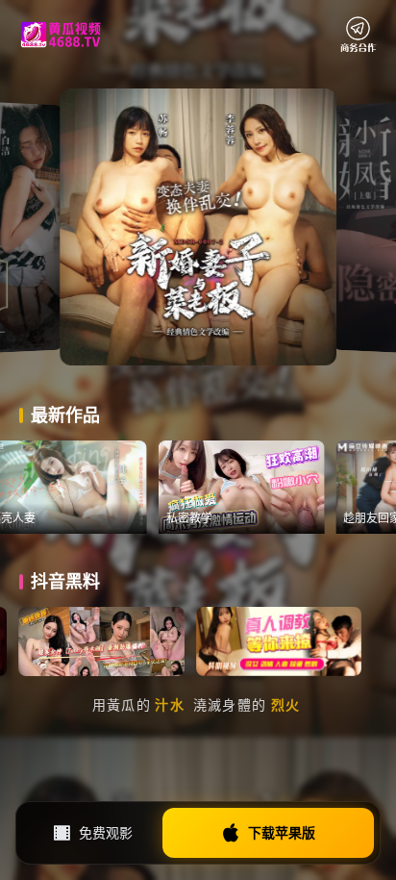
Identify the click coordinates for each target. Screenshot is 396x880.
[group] (96, 487)
